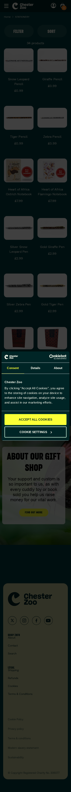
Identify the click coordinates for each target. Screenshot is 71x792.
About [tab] (58, 368)
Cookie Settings (33, 432)
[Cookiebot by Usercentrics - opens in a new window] (50, 357)
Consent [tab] (13, 368)
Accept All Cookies (35, 419)
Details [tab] (35, 368)
